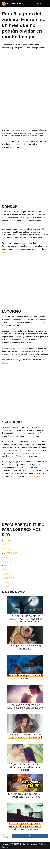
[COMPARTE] (30, 836)
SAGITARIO (9, 578)
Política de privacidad (28, 844)
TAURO (7, 582)
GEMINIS (8, 561)
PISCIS (7, 574)
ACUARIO (8, 541)
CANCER (8, 545)
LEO (6, 566)
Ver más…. (37, 476)
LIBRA (6, 570)
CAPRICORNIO (10, 553)
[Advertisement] (25, 88)
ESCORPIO (9, 557)
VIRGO (7, 586)
